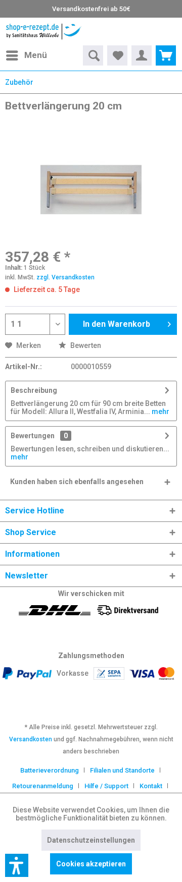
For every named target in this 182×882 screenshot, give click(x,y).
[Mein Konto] (141, 55)
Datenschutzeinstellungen (91, 840)
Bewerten (85, 345)
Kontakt (151, 786)
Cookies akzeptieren (91, 864)
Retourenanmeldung (42, 786)
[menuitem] (26, 55)
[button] (16, 865)
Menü (35, 55)
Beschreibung (34, 390)
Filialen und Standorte (122, 770)
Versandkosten (30, 739)
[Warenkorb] (166, 55)
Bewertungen (33, 436)
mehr (159, 411)
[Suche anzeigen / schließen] (93, 55)
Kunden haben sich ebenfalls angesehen (77, 482)
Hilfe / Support (106, 786)
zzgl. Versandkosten (65, 277)
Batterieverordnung (49, 770)
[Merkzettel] (117, 55)
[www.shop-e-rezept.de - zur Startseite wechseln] (43, 31)
